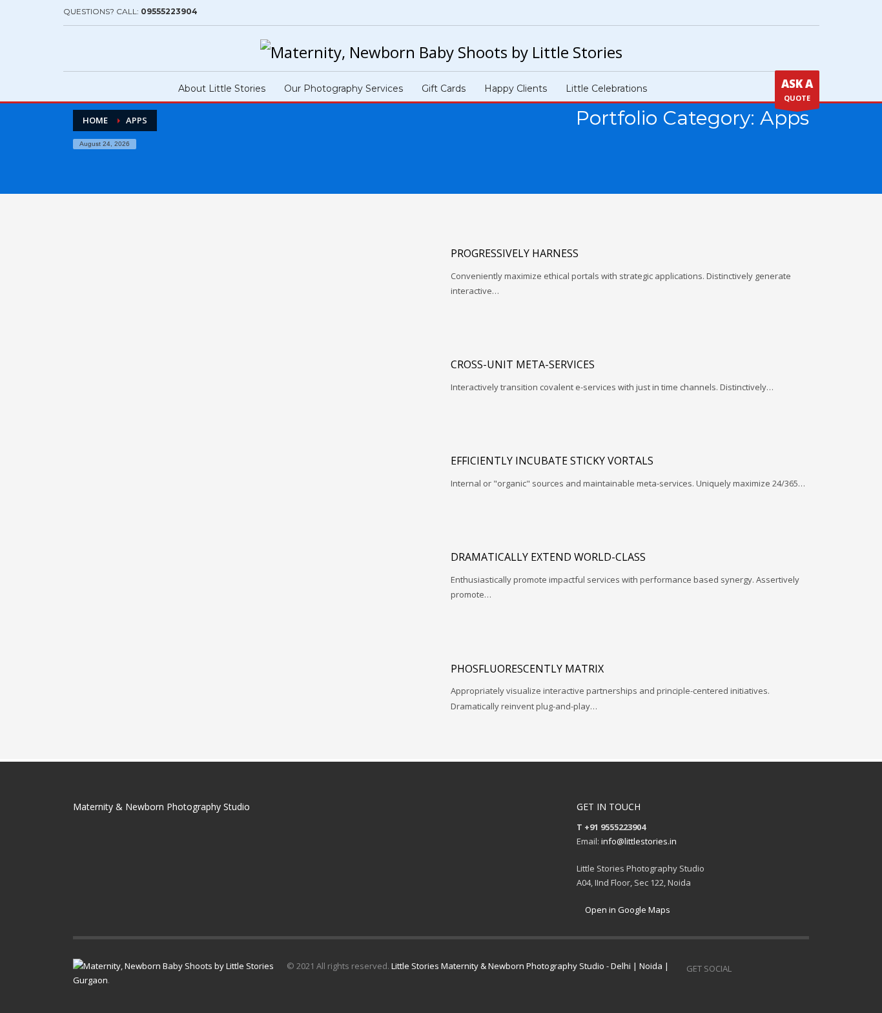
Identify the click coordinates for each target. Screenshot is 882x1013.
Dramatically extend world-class (548, 557)
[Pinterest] (111, 48)
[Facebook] (73, 48)
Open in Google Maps (626, 909)
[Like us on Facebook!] (741, 968)
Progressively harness (515, 253)
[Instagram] (92, 48)
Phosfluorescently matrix (527, 669)
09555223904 (169, 11)
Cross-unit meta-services (523, 364)
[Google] (131, 48)
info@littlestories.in (639, 841)
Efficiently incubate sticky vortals (552, 461)
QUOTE (797, 89)
